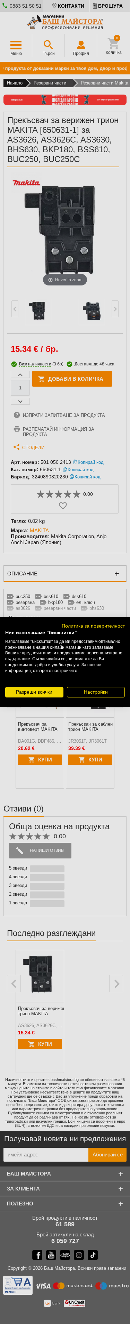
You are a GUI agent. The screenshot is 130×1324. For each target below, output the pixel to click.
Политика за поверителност (93, 626)
